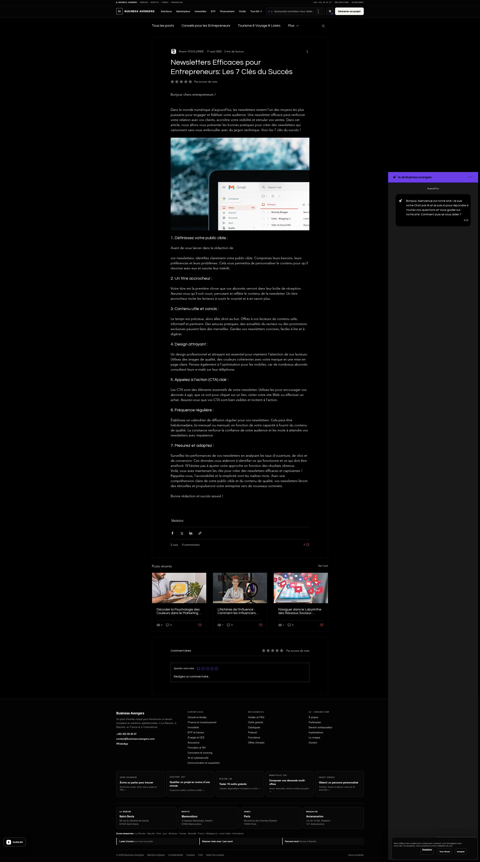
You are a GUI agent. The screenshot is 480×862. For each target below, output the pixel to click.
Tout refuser (445, 852)
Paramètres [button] (427, 849)
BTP (213, 11)
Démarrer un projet (349, 11)
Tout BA (256, 11)
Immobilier (200, 11)
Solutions (166, 11)
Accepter (461, 852)
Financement (227, 11)
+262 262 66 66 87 (322, 2)
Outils (242, 11)
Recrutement (358, 2)
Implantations (342, 2)
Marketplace (183, 11)
